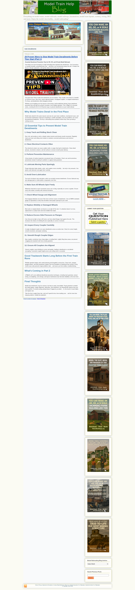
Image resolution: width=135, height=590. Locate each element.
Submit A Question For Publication (77, 585)
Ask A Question (41, 298)
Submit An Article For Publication (93, 585)
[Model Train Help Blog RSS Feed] (25, 586)
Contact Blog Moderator (59, 585)
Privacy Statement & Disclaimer (46, 585)
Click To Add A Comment (29, 299)
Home (36, 585)
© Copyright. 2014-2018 (67, 586)
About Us (67, 585)
